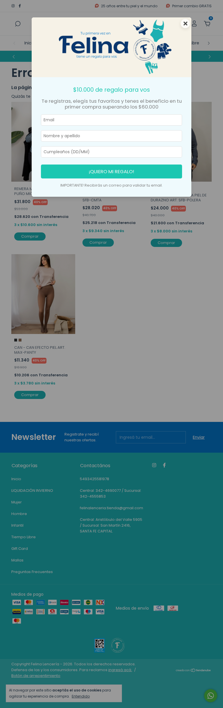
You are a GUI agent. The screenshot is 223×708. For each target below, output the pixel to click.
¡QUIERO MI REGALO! (111, 171)
